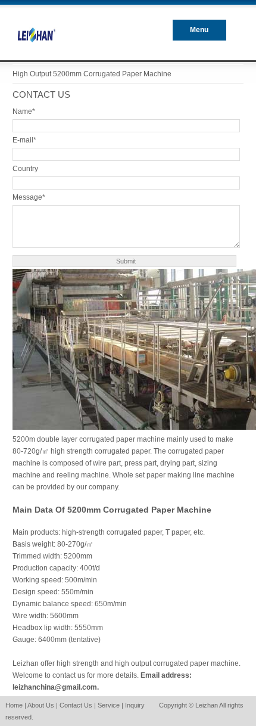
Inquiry (135, 705)
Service (109, 705)
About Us (40, 705)
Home (14, 705)
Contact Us (76, 705)
